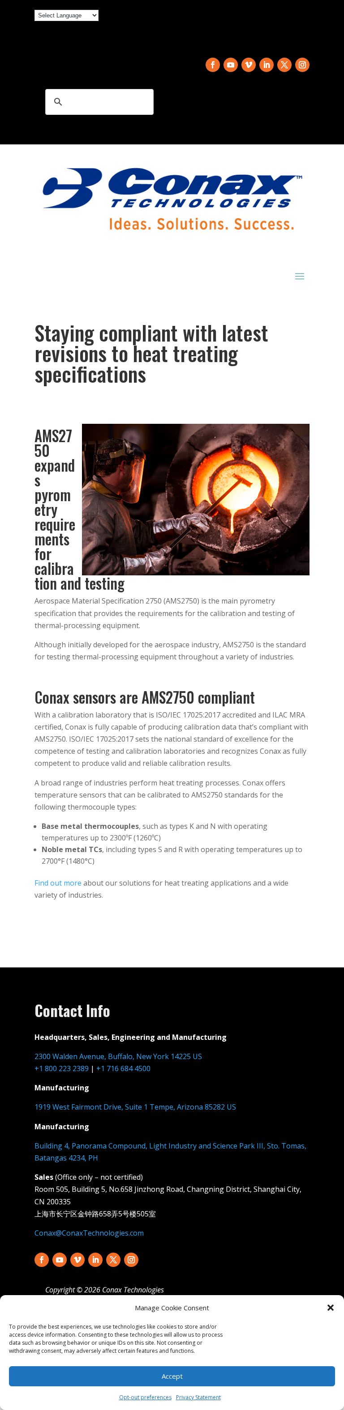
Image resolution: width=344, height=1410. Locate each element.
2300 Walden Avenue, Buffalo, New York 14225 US (118, 1056)
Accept (172, 1376)
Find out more (58, 883)
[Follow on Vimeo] (248, 65)
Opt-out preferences (145, 1397)
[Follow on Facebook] (213, 65)
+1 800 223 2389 (61, 1068)
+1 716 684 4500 (123, 1068)
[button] (330, 1307)
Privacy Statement (198, 1397)
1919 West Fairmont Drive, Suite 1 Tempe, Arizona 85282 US (135, 1107)
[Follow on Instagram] (302, 65)
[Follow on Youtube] (231, 65)
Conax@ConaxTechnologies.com (89, 1233)
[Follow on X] (284, 65)
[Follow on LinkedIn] (266, 65)
